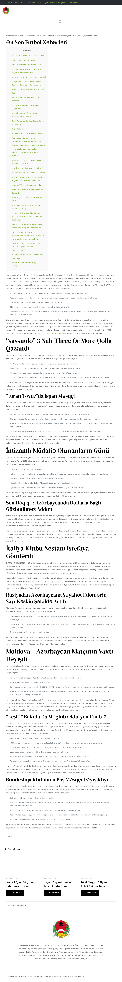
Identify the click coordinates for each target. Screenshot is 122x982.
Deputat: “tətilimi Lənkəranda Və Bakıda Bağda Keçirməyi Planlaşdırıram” (26, 247)
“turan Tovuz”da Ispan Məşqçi (24, 60)
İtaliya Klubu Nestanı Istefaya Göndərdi (29, 77)
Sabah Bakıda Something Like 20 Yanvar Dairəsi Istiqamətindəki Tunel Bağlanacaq (27, 216)
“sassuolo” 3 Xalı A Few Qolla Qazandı (28, 56)
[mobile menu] (118, 11)
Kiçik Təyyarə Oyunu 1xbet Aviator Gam (20, 884)
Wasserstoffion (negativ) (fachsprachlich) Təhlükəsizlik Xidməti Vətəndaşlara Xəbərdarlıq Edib (28, 235)
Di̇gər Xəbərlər (18, 129)
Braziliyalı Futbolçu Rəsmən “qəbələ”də (28, 168)
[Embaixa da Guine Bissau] (6, 10)
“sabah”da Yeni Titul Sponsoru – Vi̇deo (28, 173)
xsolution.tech (80, 976)
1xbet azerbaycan (53, 333)
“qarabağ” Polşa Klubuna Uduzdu (26, 185)
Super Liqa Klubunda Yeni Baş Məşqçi (28, 133)
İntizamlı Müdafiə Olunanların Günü (26, 65)
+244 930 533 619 (14, 3)
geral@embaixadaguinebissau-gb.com (62, 3)
